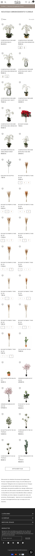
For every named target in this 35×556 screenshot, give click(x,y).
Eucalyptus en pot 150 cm (8, 430)
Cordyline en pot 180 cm (25, 430)
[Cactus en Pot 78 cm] (26, 340)
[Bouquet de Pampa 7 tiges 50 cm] (26, 253)
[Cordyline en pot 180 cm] (26, 420)
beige (24, 182)
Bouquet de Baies (23, 124)
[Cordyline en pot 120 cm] (9, 446)
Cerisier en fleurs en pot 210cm (25, 379)
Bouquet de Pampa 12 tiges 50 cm (25, 176)
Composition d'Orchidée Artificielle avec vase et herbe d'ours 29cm (25, 70)
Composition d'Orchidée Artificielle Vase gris (25, 150)
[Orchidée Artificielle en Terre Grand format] (9, 140)
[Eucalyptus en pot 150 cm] (9, 420)
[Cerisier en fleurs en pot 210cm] (26, 369)
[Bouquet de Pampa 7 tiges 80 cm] (9, 311)
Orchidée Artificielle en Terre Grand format (7, 150)
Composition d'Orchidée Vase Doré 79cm (25, 99)
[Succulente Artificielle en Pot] (9, 369)
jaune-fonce (28, 182)
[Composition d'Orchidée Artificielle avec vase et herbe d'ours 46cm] (9, 89)
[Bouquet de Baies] (26, 114)
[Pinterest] (13, 543)
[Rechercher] (5, 2)
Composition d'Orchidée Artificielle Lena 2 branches (9, 125)
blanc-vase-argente (24, 47)
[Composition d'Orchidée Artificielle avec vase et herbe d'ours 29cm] (26, 60)
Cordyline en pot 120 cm (8, 456)
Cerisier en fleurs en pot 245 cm (8, 405)
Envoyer (27, 538)
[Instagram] (8, 543)
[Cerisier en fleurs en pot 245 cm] (9, 394)
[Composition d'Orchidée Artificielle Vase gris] (26, 140)
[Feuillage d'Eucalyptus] (9, 166)
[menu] (2, 2)
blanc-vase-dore (20, 47)
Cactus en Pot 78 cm (24, 349)
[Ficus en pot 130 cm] (26, 394)
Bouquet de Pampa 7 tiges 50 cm (25, 263)
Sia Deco (3, 6)
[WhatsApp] (23, 543)
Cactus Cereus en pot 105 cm (25, 457)
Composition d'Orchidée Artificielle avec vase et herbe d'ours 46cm (8, 99)
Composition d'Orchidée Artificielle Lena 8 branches (26, 41)
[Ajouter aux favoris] (2, 24)
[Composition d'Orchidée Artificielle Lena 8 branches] (26, 31)
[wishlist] (26, 2)
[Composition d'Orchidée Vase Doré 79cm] (26, 89)
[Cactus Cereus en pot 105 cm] (26, 446)
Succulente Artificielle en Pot (8, 379)
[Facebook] (3, 543)
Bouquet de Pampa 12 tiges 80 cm (8, 234)
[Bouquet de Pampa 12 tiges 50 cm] (26, 166)
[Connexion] (29, 2)
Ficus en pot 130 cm (23, 404)
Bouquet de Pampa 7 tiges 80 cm (8, 321)
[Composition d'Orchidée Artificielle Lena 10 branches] (9, 31)
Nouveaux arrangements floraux (16, 6)
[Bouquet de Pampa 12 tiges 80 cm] (9, 224)
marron (20, 182)
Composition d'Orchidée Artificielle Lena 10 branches (8, 41)
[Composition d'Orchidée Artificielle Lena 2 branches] (9, 114)
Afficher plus (17, 469)
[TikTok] (18, 543)
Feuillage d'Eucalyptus (7, 175)
